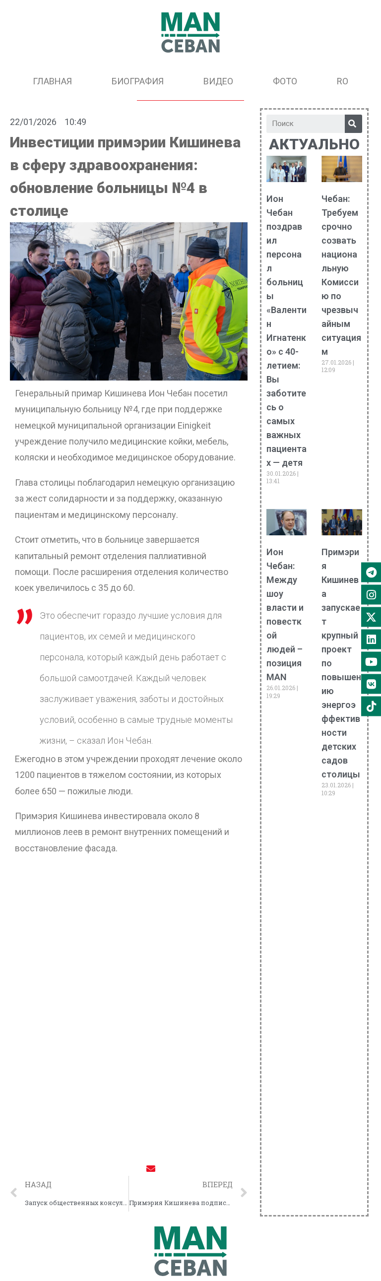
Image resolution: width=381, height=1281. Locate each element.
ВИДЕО (218, 81)
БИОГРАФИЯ (138, 81)
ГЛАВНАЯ (52, 81)
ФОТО (285, 81)
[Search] (353, 124)
